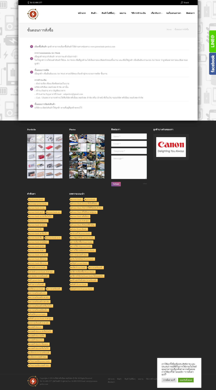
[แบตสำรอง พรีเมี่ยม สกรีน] (40, 174)
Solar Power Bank (79, 229)
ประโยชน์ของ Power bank (82, 259)
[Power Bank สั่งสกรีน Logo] (31, 156)
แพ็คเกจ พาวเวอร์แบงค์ (39, 353)
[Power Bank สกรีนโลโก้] (58, 174)
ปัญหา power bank (79, 263)
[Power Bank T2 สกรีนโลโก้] (49, 165)
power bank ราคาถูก (80, 221)
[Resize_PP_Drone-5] (73, 174)
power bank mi (54, 212)
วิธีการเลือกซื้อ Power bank (83, 272)
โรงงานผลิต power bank (40, 361)
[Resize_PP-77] (91, 174)
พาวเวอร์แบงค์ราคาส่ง (39, 297)
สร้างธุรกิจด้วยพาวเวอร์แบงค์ (84, 280)
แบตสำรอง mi (35, 327)
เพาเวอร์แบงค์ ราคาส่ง (39, 323)
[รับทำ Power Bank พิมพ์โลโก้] (40, 156)
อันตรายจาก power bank (82, 289)
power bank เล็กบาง (38, 259)
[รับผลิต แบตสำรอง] (31, 165)
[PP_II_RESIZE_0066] (100, 138)
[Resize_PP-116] (82, 174)
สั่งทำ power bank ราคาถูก (41, 318)
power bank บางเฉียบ (38, 242)
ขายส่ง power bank (38, 267)
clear (145, 183)
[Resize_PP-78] (100, 174)
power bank (76, 199)
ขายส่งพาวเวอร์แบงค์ (39, 276)
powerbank (90, 199)
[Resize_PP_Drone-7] (100, 165)
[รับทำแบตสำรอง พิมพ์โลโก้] (40, 147)
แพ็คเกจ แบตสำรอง (38, 357)
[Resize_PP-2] (91, 156)
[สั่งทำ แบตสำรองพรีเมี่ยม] (58, 147)
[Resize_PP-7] (100, 147)
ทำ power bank (36, 280)
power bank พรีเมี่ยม (80, 216)
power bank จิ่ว (36, 229)
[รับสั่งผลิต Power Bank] (49, 138)
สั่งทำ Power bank (79, 284)
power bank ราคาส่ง (38, 255)
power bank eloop (37, 208)
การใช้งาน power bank (81, 246)
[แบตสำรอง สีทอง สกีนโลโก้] (49, 174)
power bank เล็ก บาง (38, 263)
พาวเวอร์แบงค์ (54, 289)
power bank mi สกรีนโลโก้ (41, 216)
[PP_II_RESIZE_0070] (91, 147)
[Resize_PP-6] (73, 156)
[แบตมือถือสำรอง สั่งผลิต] (58, 156)
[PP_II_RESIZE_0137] (82, 138)
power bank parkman (38, 221)
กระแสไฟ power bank (81, 233)
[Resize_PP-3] (82, 156)
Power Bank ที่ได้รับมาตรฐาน (84, 212)
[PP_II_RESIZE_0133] (91, 138)
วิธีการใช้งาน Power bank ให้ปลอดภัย (87, 276)
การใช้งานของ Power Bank (83, 250)
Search (186, 3)
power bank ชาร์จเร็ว (38, 233)
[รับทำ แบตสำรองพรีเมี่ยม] (49, 156)
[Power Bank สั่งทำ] (40, 138)
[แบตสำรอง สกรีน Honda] (31, 174)
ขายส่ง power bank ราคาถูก (41, 272)
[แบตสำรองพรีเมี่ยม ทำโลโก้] (40, 165)
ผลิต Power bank (78, 267)
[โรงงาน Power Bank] (58, 138)
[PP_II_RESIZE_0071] (82, 147)
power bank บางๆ (37, 246)
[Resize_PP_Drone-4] (82, 165)
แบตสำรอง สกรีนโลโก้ (39, 348)
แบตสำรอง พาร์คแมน (39, 344)
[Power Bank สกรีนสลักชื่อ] (58, 165)
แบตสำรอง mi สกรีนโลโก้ (40, 331)
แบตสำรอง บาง (36, 340)
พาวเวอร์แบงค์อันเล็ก (38, 310)
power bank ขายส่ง (38, 225)
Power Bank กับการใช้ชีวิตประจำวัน (87, 208)
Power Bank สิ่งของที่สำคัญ (83, 225)
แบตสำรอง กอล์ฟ (37, 335)
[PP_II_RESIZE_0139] (73, 138)
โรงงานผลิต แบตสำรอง (39, 365)
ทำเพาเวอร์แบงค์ (37, 284)
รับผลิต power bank (38, 314)
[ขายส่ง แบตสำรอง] (49, 147)
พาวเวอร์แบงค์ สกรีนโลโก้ (41, 306)
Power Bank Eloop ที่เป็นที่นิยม (84, 203)
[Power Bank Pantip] (31, 138)
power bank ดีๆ (36, 238)
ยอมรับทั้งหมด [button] (186, 380)
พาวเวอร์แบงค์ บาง (38, 293)
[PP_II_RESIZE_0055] (73, 147)
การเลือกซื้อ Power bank (82, 242)
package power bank (38, 203)
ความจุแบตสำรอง (79, 255)
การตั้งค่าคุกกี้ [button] (169, 380)
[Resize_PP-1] (100, 156)
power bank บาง (53, 238)
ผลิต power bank (36, 289)
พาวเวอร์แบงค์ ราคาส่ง (39, 301)
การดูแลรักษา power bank (82, 238)
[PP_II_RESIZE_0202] (91, 165)
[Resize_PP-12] (73, 165)
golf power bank (36, 199)
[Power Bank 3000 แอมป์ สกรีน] (31, 147)
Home (169, 29)
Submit (116, 184)
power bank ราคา (37, 250)
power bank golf (36, 212)
